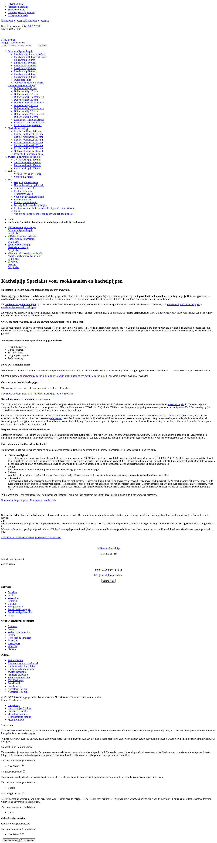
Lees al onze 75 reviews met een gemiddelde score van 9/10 (31, 537)
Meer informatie (16, 719)
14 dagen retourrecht (18, 15)
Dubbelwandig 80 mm (25, 88)
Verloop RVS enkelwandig (27, 174)
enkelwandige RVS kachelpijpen (183, 304)
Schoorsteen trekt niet (25, 188)
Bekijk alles (13, 233)
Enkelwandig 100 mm (25, 62)
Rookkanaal (14, 683)
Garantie (12, 603)
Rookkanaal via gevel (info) (28, 125)
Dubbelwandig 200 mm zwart (29, 114)
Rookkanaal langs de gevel (14, 500)
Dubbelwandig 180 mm (26, 105)
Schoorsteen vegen (23, 193)
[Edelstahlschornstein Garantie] (109, 548)
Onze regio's (14, 643)
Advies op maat (15, 4)
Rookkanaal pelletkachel (20, 612)
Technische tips (15, 660)
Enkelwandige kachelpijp (20, 51)
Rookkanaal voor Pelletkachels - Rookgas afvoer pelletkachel (44, 208)
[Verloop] (13, 261)
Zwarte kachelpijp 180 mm (27, 165)
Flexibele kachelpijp (18, 674)
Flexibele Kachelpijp (18, 128)
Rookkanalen (14, 686)
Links (17, 211)
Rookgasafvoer (15, 606)
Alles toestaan (27, 840)
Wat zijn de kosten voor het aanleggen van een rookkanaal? (43, 213)
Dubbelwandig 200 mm (26, 111)
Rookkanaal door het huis (43, 500)
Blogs (11, 615)
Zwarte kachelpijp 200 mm (27, 168)
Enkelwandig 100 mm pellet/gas (30, 57)
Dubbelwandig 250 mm (26, 116)
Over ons (12, 626)
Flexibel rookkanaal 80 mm (27, 131)
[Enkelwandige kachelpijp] (22, 227)
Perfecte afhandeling (18, 6)
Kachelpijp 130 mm (17, 691)
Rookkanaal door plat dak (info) (30, 122)
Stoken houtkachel (23, 199)
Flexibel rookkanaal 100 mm (28, 134)
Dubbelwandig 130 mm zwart (29, 97)
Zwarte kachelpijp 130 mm (27, 159)
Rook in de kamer (23, 191)
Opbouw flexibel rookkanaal (28, 151)
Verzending (13, 598)
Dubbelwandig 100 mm (26, 91)
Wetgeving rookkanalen (26, 182)
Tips (10, 179)
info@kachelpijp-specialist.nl (108, 575)
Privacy (11, 635)
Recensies (13, 640)
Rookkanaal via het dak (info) (29, 119)
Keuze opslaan (10, 840)
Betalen (11, 595)
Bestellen (12, 592)
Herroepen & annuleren (19, 637)
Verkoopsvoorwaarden (19, 632)
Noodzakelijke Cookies (19, 708)
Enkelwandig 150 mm (25, 68)
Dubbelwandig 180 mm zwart (29, 108)
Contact (11, 629)
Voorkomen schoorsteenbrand (29, 196)
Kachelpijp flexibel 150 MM (58, 393)
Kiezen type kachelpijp (25, 202)
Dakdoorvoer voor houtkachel (23, 663)
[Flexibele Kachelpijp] (19, 244)
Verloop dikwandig (23, 176)
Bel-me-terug (108, 581)
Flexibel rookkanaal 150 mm (28, 142)
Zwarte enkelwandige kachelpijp (24, 156)
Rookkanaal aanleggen (19, 609)
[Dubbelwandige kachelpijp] (22, 236)
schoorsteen (56, 418)
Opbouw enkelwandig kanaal (29, 82)
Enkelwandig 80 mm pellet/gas (29, 54)
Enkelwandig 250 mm (25, 77)
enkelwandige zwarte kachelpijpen (18, 307)
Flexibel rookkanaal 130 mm (28, 139)
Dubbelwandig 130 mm (26, 94)
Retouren (12, 600)
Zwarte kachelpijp (17, 671)
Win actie (12, 646)
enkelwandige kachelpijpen (63, 376)
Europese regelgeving (135, 407)
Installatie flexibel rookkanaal (28, 154)
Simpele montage (16, 9)
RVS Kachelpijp (16, 680)
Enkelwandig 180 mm (25, 71)
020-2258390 (34, 26)
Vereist (28, 747)
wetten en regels (176, 404)
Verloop (12, 171)
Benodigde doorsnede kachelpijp (30, 205)
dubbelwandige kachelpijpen (34, 376)
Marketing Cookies (17, 714)
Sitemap (12, 649)
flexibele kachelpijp (94, 376)
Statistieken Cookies (18, 711)
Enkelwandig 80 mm (24, 59)
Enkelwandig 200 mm (25, 74)
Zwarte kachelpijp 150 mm (27, 162)
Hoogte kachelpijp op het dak (29, 185)
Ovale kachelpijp (22, 79)
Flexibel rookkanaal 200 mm (28, 148)
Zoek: (4, 45)
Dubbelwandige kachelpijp (21, 85)
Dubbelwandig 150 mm (26, 99)
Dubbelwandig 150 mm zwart (29, 102)
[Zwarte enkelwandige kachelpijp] (25, 253)
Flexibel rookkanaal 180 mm (28, 145)
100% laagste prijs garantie (21, 12)
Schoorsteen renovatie (19, 677)
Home (11, 219)
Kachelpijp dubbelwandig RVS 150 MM (21, 393)
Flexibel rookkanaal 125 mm (28, 136)
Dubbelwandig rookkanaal (21, 669)
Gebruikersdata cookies (19, 716)
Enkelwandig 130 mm (25, 65)
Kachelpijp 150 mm (17, 689)
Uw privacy (14, 705)
